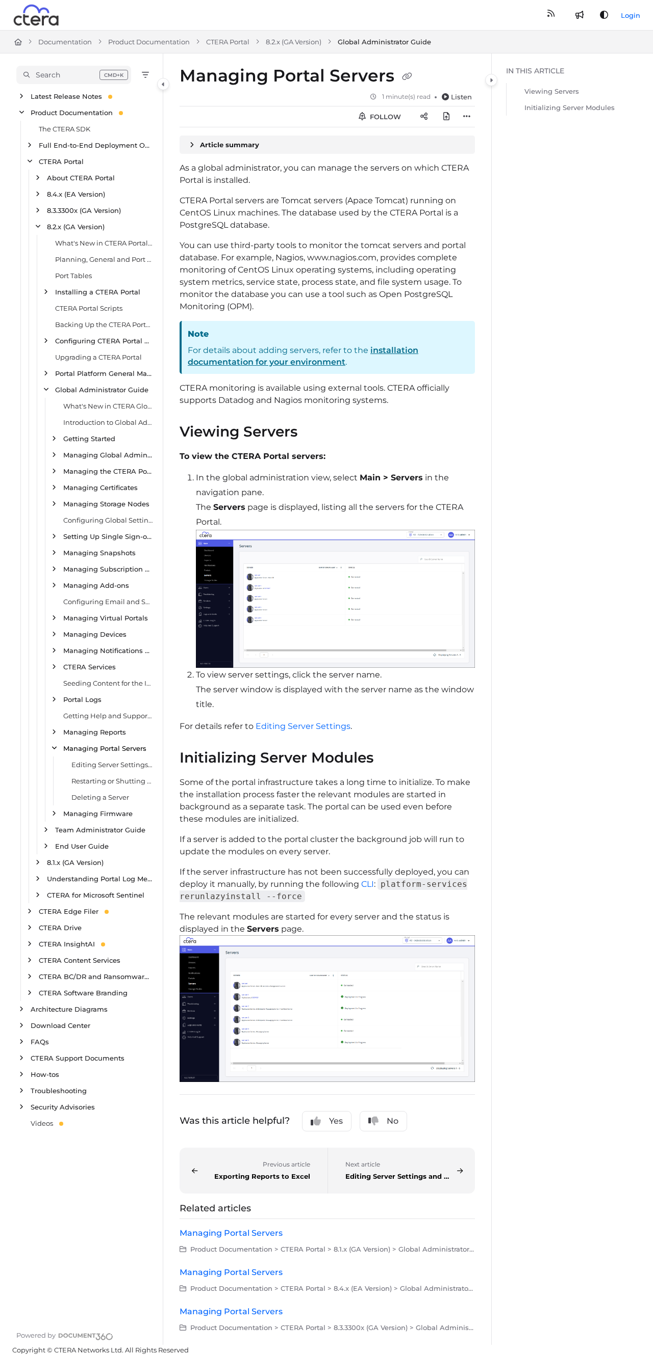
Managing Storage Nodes (106, 504)
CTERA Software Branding (83, 993)
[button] (73, 75)
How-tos (45, 1074)
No (392, 1121)
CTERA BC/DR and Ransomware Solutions (96, 976)
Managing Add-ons (96, 585)
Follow (384, 117)
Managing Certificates (100, 487)
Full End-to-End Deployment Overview (96, 145)
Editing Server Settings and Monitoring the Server (112, 765)
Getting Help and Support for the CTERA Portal (108, 716)
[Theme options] (604, 15)
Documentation (65, 42)
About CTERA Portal (81, 178)
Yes (336, 1121)
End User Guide (82, 846)
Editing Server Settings (303, 726)
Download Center (60, 1025)
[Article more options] (467, 117)
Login (630, 15)
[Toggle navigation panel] (163, 84)
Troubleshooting (59, 1091)
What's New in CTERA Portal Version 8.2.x (104, 243)
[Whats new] (579, 15)
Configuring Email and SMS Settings (108, 602)
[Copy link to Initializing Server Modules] (390, 758)
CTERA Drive (60, 928)
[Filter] (145, 75)
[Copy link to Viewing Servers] (314, 433)
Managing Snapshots (99, 553)
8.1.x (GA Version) (75, 862)
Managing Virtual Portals (105, 618)
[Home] (36, 15)
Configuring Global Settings (108, 520)
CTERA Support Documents (77, 1058)
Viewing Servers (551, 91)
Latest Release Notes (66, 96)
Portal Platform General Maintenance (104, 373)
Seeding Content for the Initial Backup (108, 683)
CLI (367, 884)
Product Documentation (149, 42)
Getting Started (89, 439)
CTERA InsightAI (67, 944)
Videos (42, 1123)
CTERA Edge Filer (68, 911)
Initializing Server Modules (569, 107)
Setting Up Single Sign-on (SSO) (108, 536)
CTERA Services (89, 667)
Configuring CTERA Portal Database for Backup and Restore (104, 341)
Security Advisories (63, 1107)
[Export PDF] (446, 117)
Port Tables (73, 276)
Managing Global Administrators (108, 455)
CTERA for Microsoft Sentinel (95, 895)
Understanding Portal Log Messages (100, 879)
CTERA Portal (227, 42)
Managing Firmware (98, 813)
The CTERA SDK (64, 129)
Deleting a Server (100, 797)
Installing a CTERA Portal (97, 292)
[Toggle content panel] (491, 80)
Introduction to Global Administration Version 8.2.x (108, 422)
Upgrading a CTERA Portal (98, 357)
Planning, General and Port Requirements (104, 259)
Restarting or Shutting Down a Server (112, 781)
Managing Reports (94, 732)
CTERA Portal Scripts (88, 308)
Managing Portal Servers (104, 748)
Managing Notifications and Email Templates (108, 650)
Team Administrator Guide (100, 830)
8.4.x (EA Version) (76, 194)
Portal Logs (82, 699)
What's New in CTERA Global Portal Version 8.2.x (108, 406)
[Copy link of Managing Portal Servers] (407, 77)
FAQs (40, 1042)
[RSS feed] (551, 15)
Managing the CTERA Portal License (108, 471)
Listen (461, 97)
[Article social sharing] (424, 117)
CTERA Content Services (79, 960)
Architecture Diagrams (69, 1009)
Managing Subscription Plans (108, 569)
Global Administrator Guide (384, 42)
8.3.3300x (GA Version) (84, 210)
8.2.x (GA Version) (293, 42)
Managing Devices (95, 634)
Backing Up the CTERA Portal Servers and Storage (104, 324)
